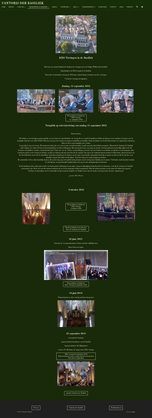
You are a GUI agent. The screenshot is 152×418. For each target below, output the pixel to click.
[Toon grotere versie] (76, 34)
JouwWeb (133, 411)
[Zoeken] (137, 7)
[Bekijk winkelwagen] (142, 7)
